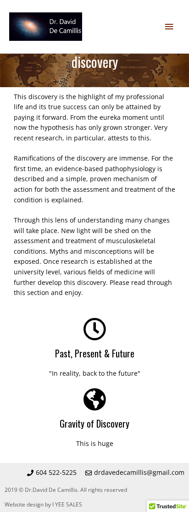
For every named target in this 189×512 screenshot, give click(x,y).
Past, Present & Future (94, 353)
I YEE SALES (67, 504)
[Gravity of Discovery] (94, 399)
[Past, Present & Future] (94, 328)
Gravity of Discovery (94, 423)
